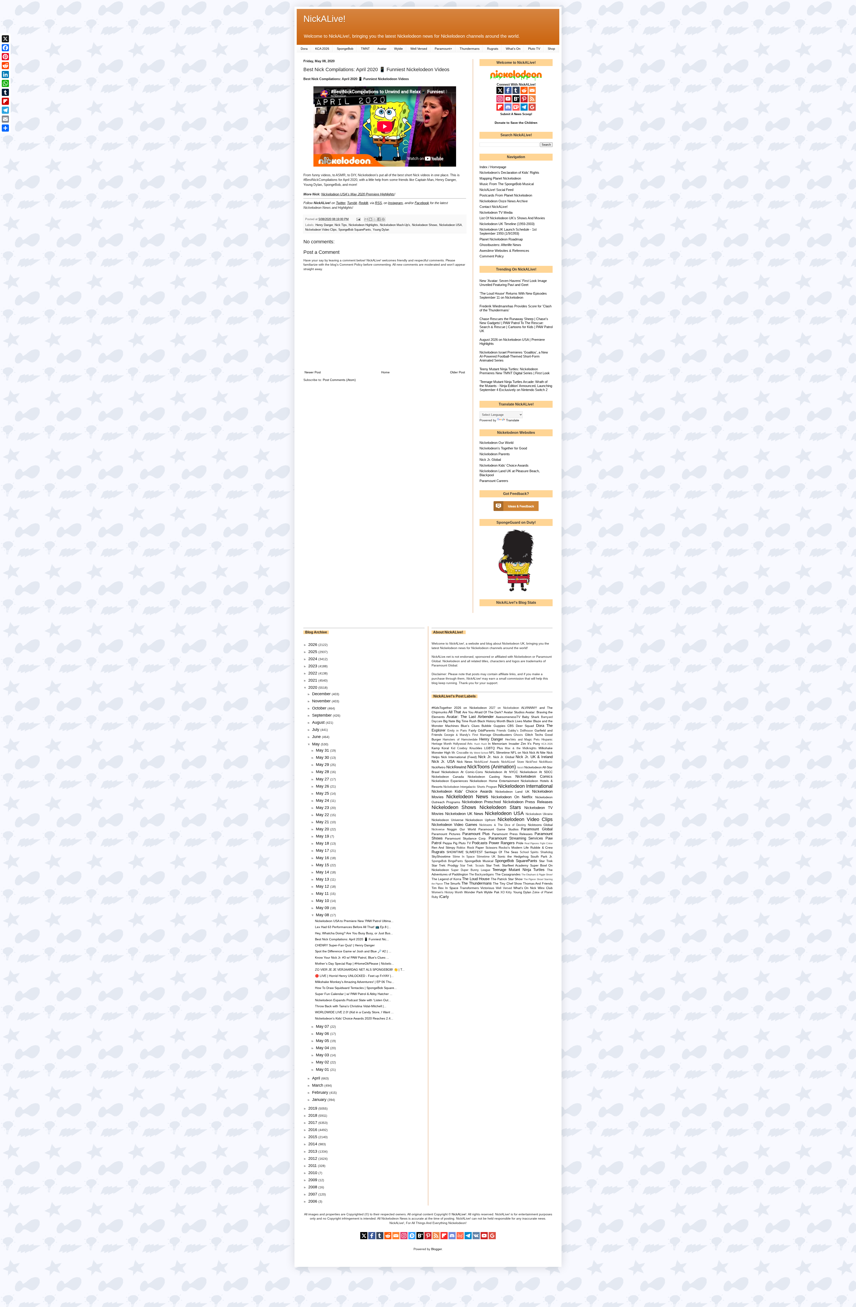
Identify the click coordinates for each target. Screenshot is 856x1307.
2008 (313, 1187)
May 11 (323, 893)
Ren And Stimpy (443, 847)
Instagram (395, 203)
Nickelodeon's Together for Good (503, 448)
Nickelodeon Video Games (454, 825)
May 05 (323, 1040)
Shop (551, 48)
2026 (313, 644)
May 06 (323, 1033)
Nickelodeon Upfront (480, 820)
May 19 (323, 836)
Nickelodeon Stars (500, 807)
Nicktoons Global (540, 825)
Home (385, 372)
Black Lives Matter (519, 721)
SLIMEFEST (474, 852)
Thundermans (469, 48)
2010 (313, 1173)
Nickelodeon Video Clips (321, 229)
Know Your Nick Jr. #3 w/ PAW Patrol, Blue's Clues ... (352, 957)
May (316, 744)
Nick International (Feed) (459, 757)
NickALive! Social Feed (496, 190)
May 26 (323, 786)
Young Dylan (381, 229)
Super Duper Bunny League (470, 870)
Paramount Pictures (446, 834)
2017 (313, 1122)
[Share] (5, 128)
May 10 (323, 900)
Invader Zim (517, 743)
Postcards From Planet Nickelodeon (505, 195)
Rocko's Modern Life (514, 847)
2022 (313, 673)
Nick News (464, 761)
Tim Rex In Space (445, 888)
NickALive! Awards (486, 761)
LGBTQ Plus (493, 748)
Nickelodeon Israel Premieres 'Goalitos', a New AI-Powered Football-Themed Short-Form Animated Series (513, 356)
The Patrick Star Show (507, 879)
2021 (313, 680)
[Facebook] (5, 47)
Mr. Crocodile (460, 752)
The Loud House (476, 879)
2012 (313, 1158)
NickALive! (324, 19)
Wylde (398, 48)
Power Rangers (502, 843)
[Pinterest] (5, 56)
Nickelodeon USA (450, 225)
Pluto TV (534, 48)
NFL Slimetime (499, 752)
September (322, 715)
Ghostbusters (502, 734)
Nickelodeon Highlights (363, 225)
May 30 (323, 757)
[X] (5, 38)
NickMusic (546, 761)
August (319, 722)
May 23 (323, 807)
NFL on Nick (519, 752)
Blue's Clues (470, 726)
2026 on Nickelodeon (470, 707)
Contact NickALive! (493, 207)
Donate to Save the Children (516, 122)
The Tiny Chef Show (507, 883)
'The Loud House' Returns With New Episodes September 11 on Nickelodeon (513, 295)
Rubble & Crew (541, 847)
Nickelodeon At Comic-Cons (462, 772)
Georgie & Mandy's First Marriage (467, 734)
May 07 (323, 1026)
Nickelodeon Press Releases (528, 802)
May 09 (323, 908)
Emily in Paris (457, 730)
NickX (520, 767)
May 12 (323, 886)
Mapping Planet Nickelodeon (500, 178)
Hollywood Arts (463, 743)
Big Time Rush (466, 721)
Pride (519, 843)
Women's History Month (447, 892)
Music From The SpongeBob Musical (506, 184)
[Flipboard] (5, 101)
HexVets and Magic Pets (522, 739)
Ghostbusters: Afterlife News (500, 245)
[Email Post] (358, 219)
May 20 (323, 829)
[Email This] (366, 219)
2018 (313, 1115)
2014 (313, 1144)
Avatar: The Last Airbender (470, 717)
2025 (313, 651)
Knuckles (475, 748)
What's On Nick (524, 888)
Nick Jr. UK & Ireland (534, 757)
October (319, 708)
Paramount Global (537, 829)
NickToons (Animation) (491, 766)
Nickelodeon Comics (534, 776)
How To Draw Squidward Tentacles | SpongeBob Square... (356, 988)
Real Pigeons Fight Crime (539, 843)
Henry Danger (324, 225)
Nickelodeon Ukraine (539, 814)
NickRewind (456, 767)
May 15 (323, 865)
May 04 (323, 1048)
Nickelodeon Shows (424, 225)
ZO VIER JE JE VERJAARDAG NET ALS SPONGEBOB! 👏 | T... (360, 969)
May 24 (323, 800)
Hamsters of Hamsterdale (460, 739)
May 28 (323, 771)
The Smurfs (452, 883)
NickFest (531, 761)
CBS (510, 726)
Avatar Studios (514, 712)
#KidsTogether (442, 707)
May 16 (323, 858)
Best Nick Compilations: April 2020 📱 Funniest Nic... (352, 939)
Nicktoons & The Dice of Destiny (502, 825)
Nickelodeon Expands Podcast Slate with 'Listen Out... (353, 1000)
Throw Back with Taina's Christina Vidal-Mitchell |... (350, 1006)
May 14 (323, 872)
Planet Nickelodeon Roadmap (501, 239)
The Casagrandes (508, 874)
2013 (313, 1151)
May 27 (323, 779)
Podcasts (480, 843)
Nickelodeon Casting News (489, 776)
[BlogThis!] (370, 219)
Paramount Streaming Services (516, 838)
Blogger (436, 1249)
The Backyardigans (481, 874)
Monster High (441, 752)
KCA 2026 (322, 48)
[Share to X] (374, 219)
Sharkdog (546, 852)
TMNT (365, 48)
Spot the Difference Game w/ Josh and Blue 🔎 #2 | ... (353, 951)
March (318, 1085)
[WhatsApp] (5, 83)
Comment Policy (491, 256)
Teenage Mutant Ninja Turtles (518, 870)
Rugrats (492, 48)
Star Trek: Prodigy (445, 865)
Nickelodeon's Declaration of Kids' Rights (509, 172)
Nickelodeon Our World (496, 443)
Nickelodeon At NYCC (501, 772)
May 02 (323, 1062)
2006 (313, 1201)
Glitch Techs (534, 734)
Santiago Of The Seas (501, 852)
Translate (512, 420)
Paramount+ (443, 48)
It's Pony (533, 743)
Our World (468, 829)
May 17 (323, 850)
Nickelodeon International (525, 786)
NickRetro (438, 767)
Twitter (340, 203)
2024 (313, 659)
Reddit (363, 203)
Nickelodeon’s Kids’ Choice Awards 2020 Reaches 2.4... (354, 1018)
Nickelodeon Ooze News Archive (503, 201)
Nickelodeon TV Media (495, 212)
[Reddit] (5, 65)
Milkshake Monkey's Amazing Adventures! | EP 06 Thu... (354, 982)
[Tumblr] (5, 92)
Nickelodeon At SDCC (536, 772)
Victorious (487, 888)
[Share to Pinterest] (383, 219)
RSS (378, 203)
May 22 (323, 815)
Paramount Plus (476, 834)
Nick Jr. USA (443, 761)
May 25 (323, 793)
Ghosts (518, 734)
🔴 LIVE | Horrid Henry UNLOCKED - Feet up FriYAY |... (354, 976)
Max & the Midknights (521, 748)
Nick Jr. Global (490, 459)
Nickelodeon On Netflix (512, 797)
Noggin (452, 829)
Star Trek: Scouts (472, 865)
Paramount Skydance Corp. (465, 838)
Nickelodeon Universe (447, 820)
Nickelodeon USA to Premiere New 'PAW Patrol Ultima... (354, 921)
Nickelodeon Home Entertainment (494, 781)
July (316, 729)
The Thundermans (476, 883)
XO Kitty (506, 892)
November (322, 701)
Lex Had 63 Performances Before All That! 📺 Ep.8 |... (353, 927)
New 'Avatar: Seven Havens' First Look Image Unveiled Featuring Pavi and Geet (513, 283)
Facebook (422, 203)
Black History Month (491, 721)
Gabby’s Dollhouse (520, 730)
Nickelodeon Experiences (450, 781)
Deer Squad (525, 726)
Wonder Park (473, 892)
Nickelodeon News (467, 796)
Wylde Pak (491, 892)
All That (454, 712)
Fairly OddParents (482, 730)
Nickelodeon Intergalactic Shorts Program (470, 786)
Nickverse (438, 829)
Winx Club (545, 888)
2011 (313, 1165)
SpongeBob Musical (479, 861)
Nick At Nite (537, 752)
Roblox (461, 847)
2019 (313, 1108)
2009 (313, 1180)
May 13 (323, 879)
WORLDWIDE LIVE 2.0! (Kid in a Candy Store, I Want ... (354, 1012)
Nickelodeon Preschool (481, 802)
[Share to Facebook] (379, 219)
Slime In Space (464, 856)
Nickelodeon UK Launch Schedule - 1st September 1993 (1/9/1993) (508, 231)
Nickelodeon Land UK (512, 791)
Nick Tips (341, 225)
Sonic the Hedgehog (513, 856)
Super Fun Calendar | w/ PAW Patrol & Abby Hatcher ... (353, 994)
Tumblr (352, 203)
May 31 (323, 750)
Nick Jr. (485, 757)
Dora (304, 48)
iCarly (444, 897)
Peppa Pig (450, 843)
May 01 (323, 1069)
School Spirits (529, 852)
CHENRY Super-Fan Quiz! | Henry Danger (345, 945)
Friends (501, 730)
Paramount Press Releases (512, 834)
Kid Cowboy (459, 748)
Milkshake (546, 748)
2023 (313, 666)
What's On (513, 48)
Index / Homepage (492, 167)
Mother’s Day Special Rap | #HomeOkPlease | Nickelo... (354, 963)
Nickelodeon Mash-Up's (395, 225)
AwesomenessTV (508, 717)
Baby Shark (530, 717)
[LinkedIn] (5, 74)
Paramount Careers (493, 481)
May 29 (323, 764)
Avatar (382, 48)
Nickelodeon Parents (494, 454)
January (319, 1099)
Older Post (457, 372)
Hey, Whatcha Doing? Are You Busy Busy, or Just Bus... (354, 933)
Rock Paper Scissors (482, 847)
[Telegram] (5, 110)
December (322, 694)
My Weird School (479, 752)
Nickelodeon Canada (448, 776)
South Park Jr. (542, 856)
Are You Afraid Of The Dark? (482, 712)
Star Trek (546, 861)
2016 (313, 1129)
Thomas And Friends (538, 883)
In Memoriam (497, 743)
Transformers (469, 888)
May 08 (323, 915)
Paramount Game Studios (498, 829)
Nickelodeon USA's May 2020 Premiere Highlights (357, 194)
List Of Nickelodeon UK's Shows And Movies (512, 218)
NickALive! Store (512, 761)
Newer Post (313, 372)
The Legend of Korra (446, 879)
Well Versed (418, 48)
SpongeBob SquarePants (354, 229)
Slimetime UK (486, 856)
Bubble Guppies (493, 726)
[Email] (5, 119)
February (320, 1092)
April (316, 1078)
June (317, 736)
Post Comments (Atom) (339, 380)
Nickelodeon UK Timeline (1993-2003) (507, 224)
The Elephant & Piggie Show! (537, 874)
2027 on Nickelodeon (504, 707)
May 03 (323, 1055)
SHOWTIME (455, 852)
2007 (313, 1194)
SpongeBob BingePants (447, 861)
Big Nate (449, 721)
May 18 (323, 843)
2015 (313, 1137)
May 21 (323, 822)
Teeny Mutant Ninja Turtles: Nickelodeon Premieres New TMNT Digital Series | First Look (514, 371)
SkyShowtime (441, 856)
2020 (313, 687)
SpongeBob (345, 48)
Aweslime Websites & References (504, 250)
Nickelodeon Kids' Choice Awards (504, 465)
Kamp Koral (440, 748)
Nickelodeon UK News (464, 814)
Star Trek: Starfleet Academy (507, 865)
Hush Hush (480, 743)
